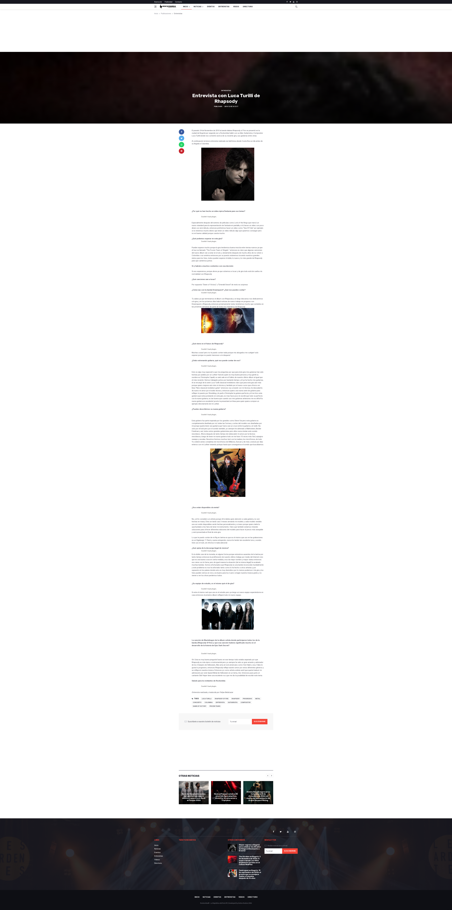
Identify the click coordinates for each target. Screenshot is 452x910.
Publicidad (168, 2)
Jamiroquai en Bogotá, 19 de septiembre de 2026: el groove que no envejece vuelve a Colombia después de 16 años (250, 874)
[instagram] (297, 2)
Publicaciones (166, 13)
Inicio (185, 7)
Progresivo (247, 699)
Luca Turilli (207, 699)
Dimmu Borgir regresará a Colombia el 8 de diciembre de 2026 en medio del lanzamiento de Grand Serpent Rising (258, 796)
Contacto (178, 2)
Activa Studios (243, 903)
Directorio (248, 7)
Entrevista (220, 702)
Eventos (211, 7)
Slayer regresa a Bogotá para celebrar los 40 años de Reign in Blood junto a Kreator (250, 848)
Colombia (208, 702)
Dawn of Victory (199, 706)
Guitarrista (232, 702)
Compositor (245, 702)
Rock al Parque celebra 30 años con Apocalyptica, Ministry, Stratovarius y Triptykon (226, 797)
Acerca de (158, 2)
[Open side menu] (155, 6)
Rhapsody (236, 699)
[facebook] (287, 2)
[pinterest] (181, 151)
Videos (236, 7)
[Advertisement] (226, 34)
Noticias (197, 7)
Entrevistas (223, 7)
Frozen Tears (215, 706)
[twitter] (290, 2)
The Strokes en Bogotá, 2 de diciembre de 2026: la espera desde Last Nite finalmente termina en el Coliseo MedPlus (249, 861)
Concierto (197, 702)
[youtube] (293, 2)
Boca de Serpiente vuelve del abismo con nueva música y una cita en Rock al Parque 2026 (194, 797)
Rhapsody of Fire (221, 699)
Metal (257, 699)
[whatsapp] (181, 144)
